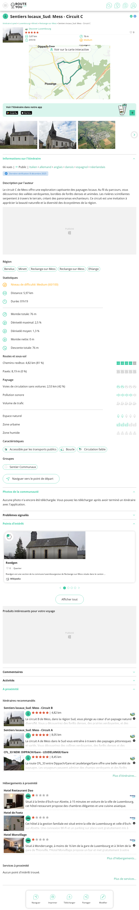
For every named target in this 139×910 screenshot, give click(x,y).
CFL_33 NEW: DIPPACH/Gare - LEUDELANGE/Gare (36, 752)
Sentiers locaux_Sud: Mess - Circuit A (28, 730)
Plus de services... (125, 879)
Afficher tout (70, 599)
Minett (35, 23)
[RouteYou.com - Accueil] (18, 5)
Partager (86, 902)
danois (69, 167)
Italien (33, 167)
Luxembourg (24, 23)
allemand (45, 167)
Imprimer (52, 902)
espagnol (82, 167)
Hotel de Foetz (13, 813)
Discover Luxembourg (40, 28)
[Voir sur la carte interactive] (69, 97)
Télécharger (69, 902)
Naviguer (36, 902)
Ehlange (93, 269)
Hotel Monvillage (15, 835)
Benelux (9, 269)
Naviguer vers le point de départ (32, 479)
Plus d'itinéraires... (124, 776)
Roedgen (11, 563)
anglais (58, 167)
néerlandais (97, 167)
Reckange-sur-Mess (47, 23)
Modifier (103, 902)
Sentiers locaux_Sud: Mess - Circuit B (28, 708)
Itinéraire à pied (10, 23)
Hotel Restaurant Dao (18, 790)
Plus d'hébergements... (121, 858)
